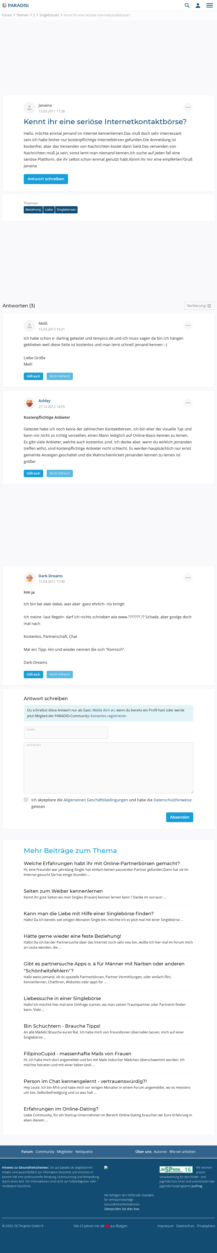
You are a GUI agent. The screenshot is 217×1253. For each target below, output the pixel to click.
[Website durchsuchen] (187, 5)
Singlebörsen (49, 15)
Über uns (143, 1152)
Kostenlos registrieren (108, 716)
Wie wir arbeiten (183, 1151)
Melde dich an (103, 710)
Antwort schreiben (46, 179)
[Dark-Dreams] (31, 577)
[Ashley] (31, 402)
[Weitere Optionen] (188, 107)
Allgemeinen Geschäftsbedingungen (96, 799)
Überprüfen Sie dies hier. (122, 1209)
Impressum (166, 1226)
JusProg (197, 1186)
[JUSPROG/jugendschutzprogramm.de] (176, 1169)
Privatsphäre (206, 1226)
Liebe (49, 209)
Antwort (33, 745)
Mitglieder (65, 1151)
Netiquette (84, 1151)
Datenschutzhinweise (173, 799)
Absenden (179, 817)
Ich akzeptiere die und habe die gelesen (111, 803)
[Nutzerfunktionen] (198, 5)
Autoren (160, 1151)
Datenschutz (185, 1226)
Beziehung (33, 209)
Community (45, 1151)
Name (30, 729)
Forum (7, 15)
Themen (22, 15)
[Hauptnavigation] (209, 5)
